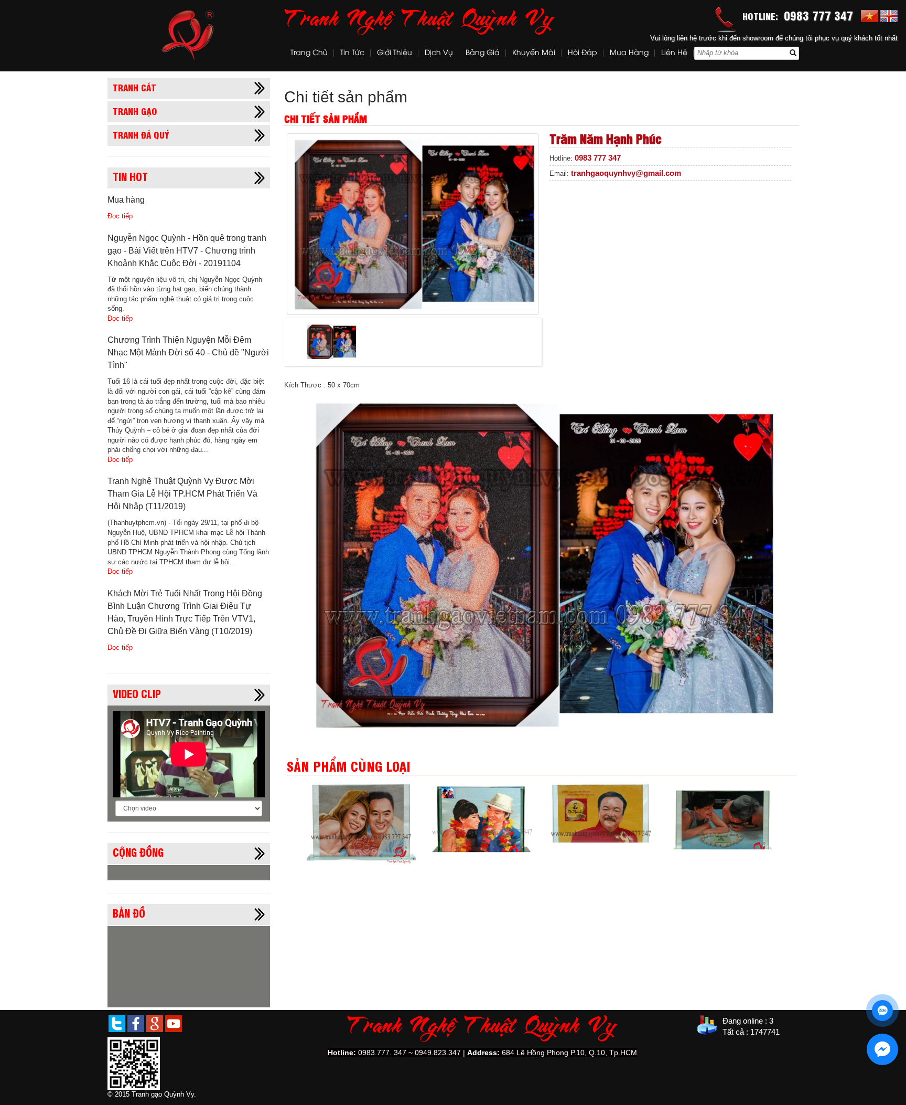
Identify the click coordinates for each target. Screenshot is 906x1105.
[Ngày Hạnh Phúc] (722, 822)
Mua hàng (629, 53)
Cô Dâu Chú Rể (481, 871)
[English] (889, 15)
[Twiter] (117, 1023)
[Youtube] (173, 1023)
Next (779, 768)
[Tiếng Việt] (869, 15)
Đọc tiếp (120, 216)
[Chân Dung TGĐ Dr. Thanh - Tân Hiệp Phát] (602, 822)
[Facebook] (135, 1023)
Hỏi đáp (582, 53)
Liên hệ (674, 53)
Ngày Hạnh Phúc (722, 871)
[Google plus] (154, 1023)
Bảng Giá (483, 53)
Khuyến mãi (533, 53)
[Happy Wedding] (360, 822)
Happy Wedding (360, 871)
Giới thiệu (394, 53)
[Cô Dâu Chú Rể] (481, 822)
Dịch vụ (439, 53)
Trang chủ (309, 53)
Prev (768, 768)
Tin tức (352, 53)
